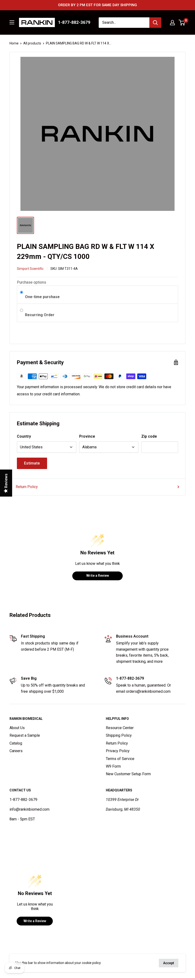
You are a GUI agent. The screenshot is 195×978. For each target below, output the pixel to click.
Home (14, 43)
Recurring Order (40, 315)
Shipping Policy (119, 735)
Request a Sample (25, 735)
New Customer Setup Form (128, 774)
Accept (168, 963)
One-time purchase (42, 297)
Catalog (16, 743)
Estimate (32, 463)
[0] (182, 22)
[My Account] (172, 22)
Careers (16, 751)
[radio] (21, 293)
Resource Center (120, 728)
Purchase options (31, 282)
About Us (17, 728)
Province (87, 436)
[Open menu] (12, 22)
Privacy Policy (118, 751)
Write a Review (97, 575)
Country (24, 436)
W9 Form (113, 766)
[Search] (155, 22)
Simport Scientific (30, 269)
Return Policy (27, 486)
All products (32, 43)
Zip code (149, 436)
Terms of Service (120, 758)
